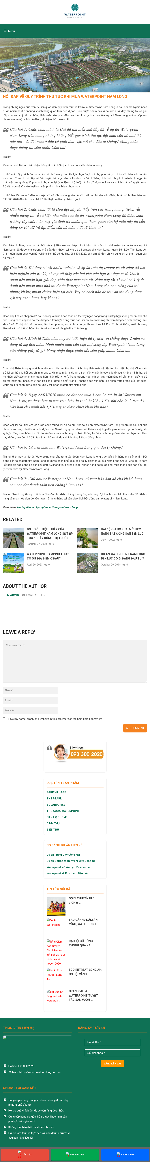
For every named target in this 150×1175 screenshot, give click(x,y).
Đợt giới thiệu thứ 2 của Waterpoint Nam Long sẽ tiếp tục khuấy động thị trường (50, 533)
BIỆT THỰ (53, 829)
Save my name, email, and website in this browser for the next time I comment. (55, 719)
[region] (75, 46)
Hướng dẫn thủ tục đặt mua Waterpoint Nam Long (47, 507)
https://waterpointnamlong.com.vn (40, 1072)
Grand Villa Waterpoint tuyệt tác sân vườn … (83, 995)
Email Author (35, 595)
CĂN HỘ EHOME (57, 817)
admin (14, 595)
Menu (11, 31)
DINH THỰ (53, 823)
